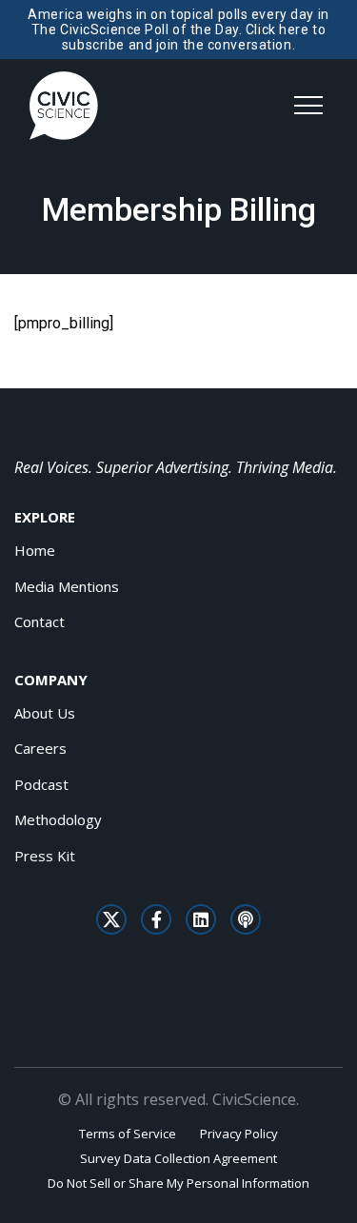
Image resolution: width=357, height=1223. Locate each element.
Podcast (41, 784)
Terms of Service (127, 1133)
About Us (44, 712)
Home (34, 550)
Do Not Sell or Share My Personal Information (178, 1183)
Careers (40, 748)
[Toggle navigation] (308, 105)
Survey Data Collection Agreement (178, 1158)
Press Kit (44, 855)
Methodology (58, 819)
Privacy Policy (239, 1133)
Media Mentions (66, 586)
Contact (39, 621)
